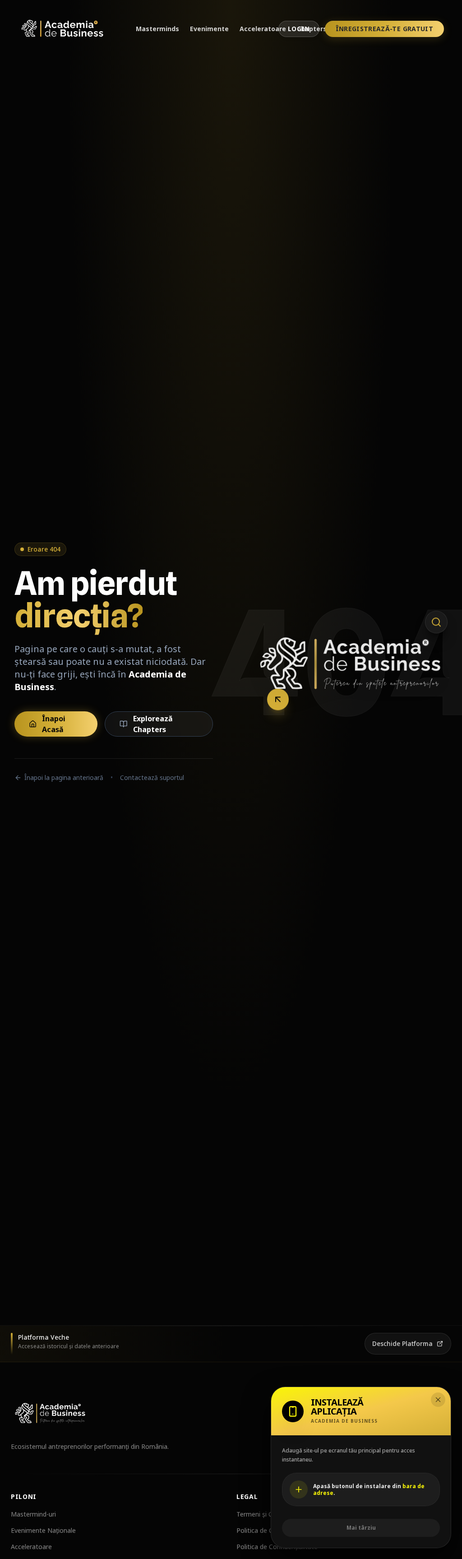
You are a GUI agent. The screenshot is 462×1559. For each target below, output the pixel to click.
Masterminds (157, 28)
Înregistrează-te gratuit (384, 28)
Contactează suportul (152, 777)
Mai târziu (361, 1527)
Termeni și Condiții (263, 1514)
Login (299, 28)
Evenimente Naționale (43, 1530)
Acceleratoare (263, 28)
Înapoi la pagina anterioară (63, 777)
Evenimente (209, 28)
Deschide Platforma (402, 1343)
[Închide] (438, 1399)
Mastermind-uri (33, 1514)
